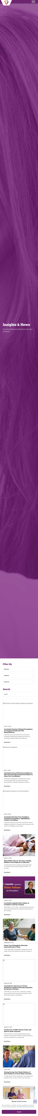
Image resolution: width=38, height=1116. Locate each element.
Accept (19, 1112)
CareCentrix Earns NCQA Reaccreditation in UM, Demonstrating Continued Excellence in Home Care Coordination (18, 774)
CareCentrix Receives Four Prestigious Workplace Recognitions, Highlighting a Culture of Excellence (17, 818)
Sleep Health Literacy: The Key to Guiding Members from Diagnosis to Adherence (17, 861)
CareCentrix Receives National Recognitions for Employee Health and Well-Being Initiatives (18, 730)
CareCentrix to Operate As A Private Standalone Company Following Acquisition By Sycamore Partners (18, 987)
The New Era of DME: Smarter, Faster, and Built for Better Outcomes (17, 1030)
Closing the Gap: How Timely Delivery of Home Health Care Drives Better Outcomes (17, 1073)
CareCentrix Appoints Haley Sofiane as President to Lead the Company (16, 903)
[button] (35, 1101)
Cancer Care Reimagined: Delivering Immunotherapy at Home (15, 946)
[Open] (33, 2)
